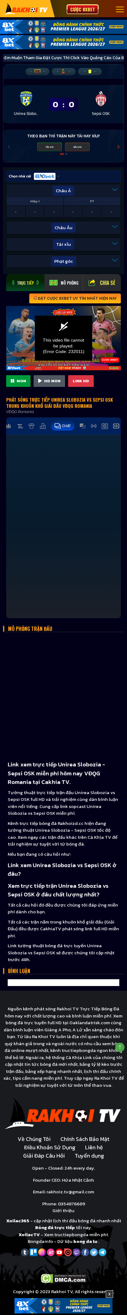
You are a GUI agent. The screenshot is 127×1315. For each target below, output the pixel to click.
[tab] (25, 282)
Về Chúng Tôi (34, 1139)
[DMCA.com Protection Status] (64, 1278)
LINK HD (81, 381)
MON (21, 381)
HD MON (51, 381)
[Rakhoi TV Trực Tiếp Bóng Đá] (26, 8)
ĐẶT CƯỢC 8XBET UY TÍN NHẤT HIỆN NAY (77, 298)
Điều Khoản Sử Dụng (49, 1147)
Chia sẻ (107, 282)
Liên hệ (94, 1147)
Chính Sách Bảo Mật (84, 1139)
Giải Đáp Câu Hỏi (44, 1155)
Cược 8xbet (82, 9)
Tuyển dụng (89, 1155)
